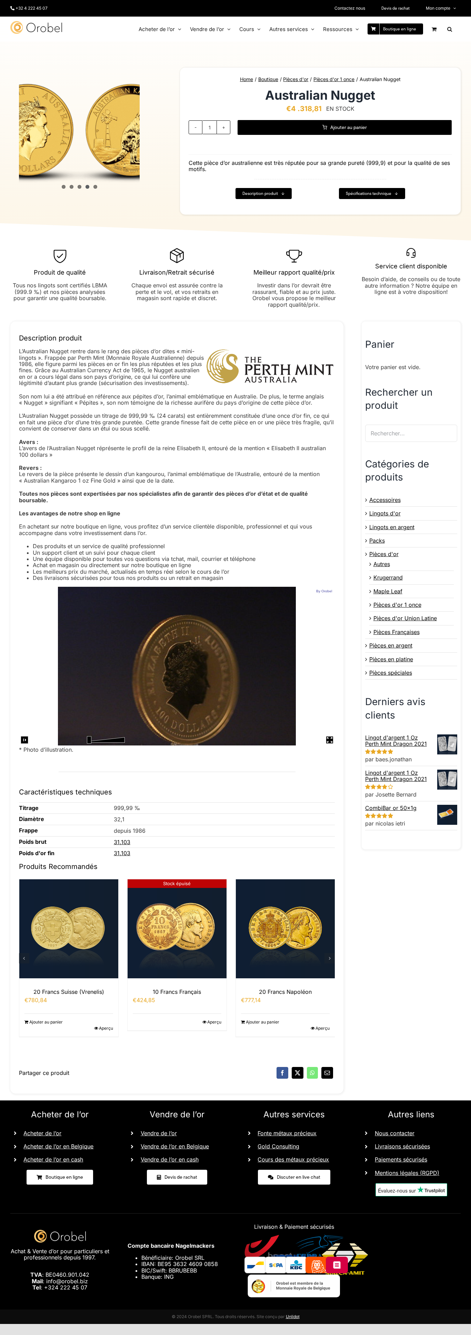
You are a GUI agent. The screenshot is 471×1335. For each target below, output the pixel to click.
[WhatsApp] (312, 1072)
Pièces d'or (384, 554)
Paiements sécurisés (401, 1159)
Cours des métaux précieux (293, 1159)
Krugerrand (388, 577)
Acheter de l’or (42, 1133)
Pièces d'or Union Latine (405, 618)
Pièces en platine (391, 659)
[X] (297, 1072)
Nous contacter (394, 1133)
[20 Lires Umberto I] (285, 928)
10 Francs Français (68, 991)
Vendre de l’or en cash (170, 1159)
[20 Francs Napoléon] (177, 928)
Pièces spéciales (390, 672)
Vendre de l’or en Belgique (175, 1146)
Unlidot (293, 1316)
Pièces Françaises (396, 632)
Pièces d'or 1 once (397, 604)
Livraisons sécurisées (402, 1146)
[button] (449, 29)
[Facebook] (282, 1072)
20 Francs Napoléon (177, 991)
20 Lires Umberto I (285, 991)
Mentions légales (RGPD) (407, 1172)
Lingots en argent (391, 527)
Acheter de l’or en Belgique (58, 1146)
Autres (381, 564)
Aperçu (106, 1022)
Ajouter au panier (348, 127)
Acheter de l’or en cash (53, 1159)
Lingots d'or (385, 513)
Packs (377, 540)
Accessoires (385, 499)
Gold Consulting (278, 1146)
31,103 (122, 842)
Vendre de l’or (159, 1133)
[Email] (327, 1072)
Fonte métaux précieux (287, 1133)
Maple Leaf (387, 591)
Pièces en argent (390, 645)
